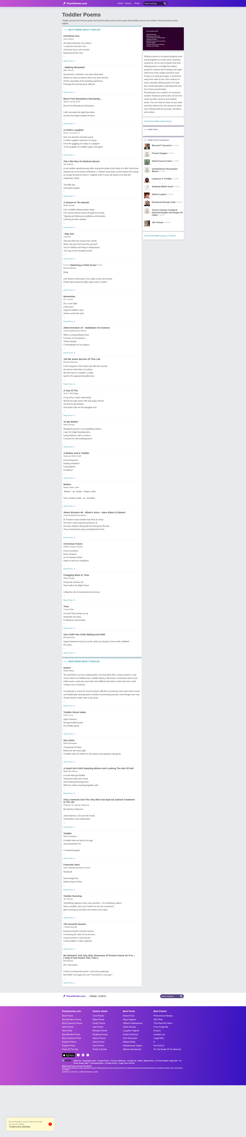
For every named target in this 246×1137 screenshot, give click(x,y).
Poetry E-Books (100, 1049)
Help (140, 1061)
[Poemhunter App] (68, 1055)
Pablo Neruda (129, 1027)
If (154, 1042)
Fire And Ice (158, 1046)
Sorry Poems (98, 1042)
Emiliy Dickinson (130, 1034)
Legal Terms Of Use (127, 1063)
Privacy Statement (118, 1061)
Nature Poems (99, 1038)
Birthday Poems (100, 1031)
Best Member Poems (71, 1019)
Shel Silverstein (130, 1038)
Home (120, 3)
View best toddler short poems (158, 121)
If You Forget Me (160, 1027)
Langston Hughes (131, 1031)
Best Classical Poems (72, 1023)
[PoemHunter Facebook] (78, 1055)
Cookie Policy (103, 1061)
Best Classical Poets (71, 1038)
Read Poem (68, 61)
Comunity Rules (97, 1063)
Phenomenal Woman (163, 1016)
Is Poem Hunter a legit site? (167, 1061)
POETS (102, 996)
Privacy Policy (111, 1063)
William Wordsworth (132, 1049)
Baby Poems (98, 1019)
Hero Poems (98, 1046)
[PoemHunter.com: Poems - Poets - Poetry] (74, 3)
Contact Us (132, 1061)
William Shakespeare (132, 1023)
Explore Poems (69, 1042)
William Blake (129, 1042)
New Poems (67, 1027)
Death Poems (99, 1023)
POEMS (93, 996)
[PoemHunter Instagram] (87, 1055)
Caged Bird (158, 1038)
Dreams (157, 1031)
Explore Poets (68, 1046)
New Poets (67, 1031)
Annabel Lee (159, 1034)
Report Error (149, 1061)
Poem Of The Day (70, 1049)
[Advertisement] (38, 1110)
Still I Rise (158, 1019)
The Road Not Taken (162, 1023)
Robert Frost (128, 1016)
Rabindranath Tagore (132, 1046)
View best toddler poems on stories (160, 236)
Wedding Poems (100, 1034)
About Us (77, 1061)
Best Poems (67, 1016)
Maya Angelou (129, 1019)
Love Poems (98, 1016)
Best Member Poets (71, 1034)
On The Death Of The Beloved (167, 1049)
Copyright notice (89, 1061)
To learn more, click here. (20, 1127)
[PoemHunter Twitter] (83, 1055)
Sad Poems (98, 1027)
